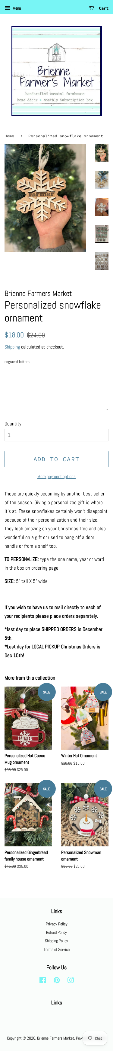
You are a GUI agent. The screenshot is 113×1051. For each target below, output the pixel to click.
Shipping (12, 347)
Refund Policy (56, 932)
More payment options (56, 476)
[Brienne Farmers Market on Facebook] (42, 981)
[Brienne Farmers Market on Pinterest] (56, 981)
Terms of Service (57, 949)
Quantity (13, 423)
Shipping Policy (56, 940)
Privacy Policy (56, 924)
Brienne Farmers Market (55, 1038)
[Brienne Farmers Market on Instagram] (70, 981)
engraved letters (17, 361)
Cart (102, 8)
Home (9, 135)
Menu (16, 8)
